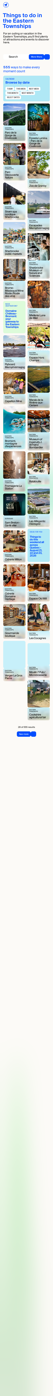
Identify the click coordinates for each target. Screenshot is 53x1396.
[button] (39, 57)
